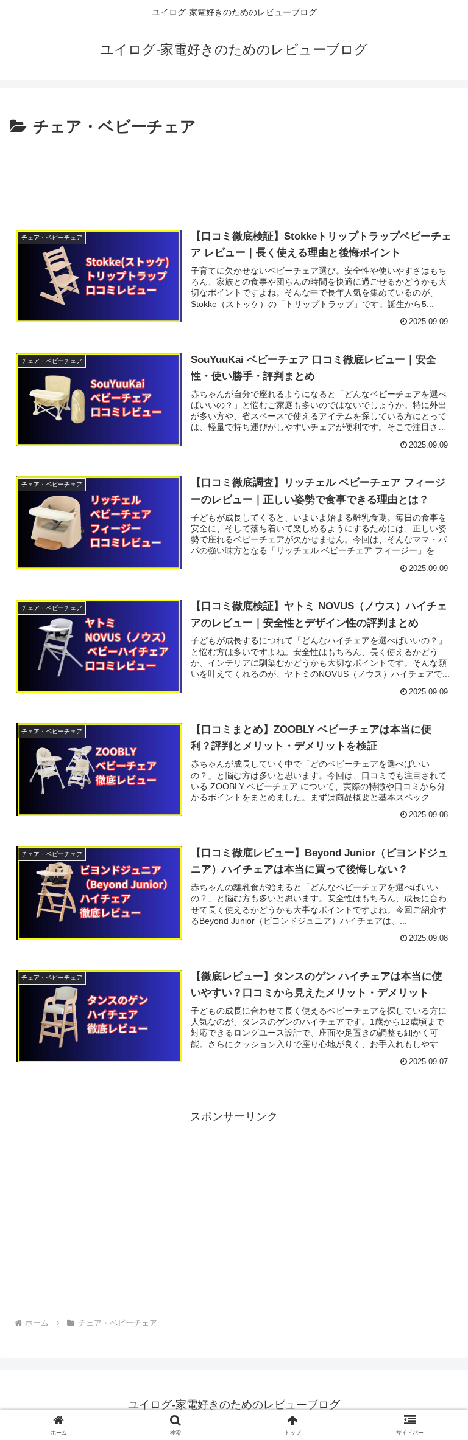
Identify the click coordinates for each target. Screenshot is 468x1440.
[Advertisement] (234, 174)
